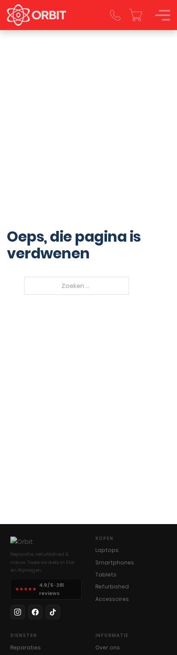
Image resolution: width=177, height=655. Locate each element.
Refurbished (112, 586)
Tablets (105, 574)
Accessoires (112, 599)
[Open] (162, 15)
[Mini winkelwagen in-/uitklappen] (135, 15)
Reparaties (25, 647)
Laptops (107, 550)
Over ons (107, 647)
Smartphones (114, 562)
